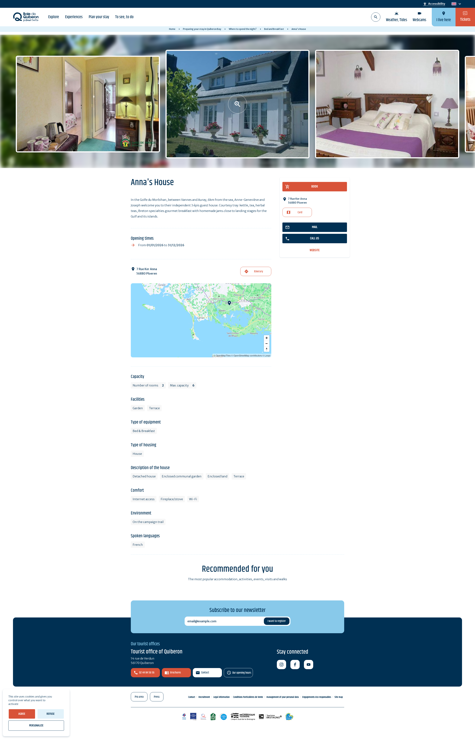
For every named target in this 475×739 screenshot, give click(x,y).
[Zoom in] (266, 338)
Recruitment (204, 697)
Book (314, 186)
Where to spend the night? (243, 29)
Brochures (175, 672)
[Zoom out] (266, 343)
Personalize (36, 725)
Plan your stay (99, 17)
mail (314, 227)
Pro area (139, 697)
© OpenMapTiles (222, 355)
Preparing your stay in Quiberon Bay (202, 29)
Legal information (221, 697)
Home (172, 29)
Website (315, 250)
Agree (21, 714)
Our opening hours (241, 672)
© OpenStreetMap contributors (246, 355)
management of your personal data (282, 697)
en (454, 4)
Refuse (51, 714)
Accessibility (434, 4)
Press (157, 697)
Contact (205, 672)
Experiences (74, 17)
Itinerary (258, 271)
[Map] (201, 320)
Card (300, 212)
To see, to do (124, 17)
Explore (53, 17)
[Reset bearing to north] (266, 349)
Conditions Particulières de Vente (248, 697)
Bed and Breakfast (274, 29)
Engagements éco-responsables (316, 697)
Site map (339, 697)
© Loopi (266, 355)
